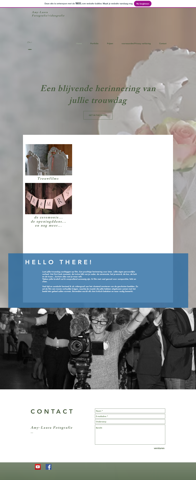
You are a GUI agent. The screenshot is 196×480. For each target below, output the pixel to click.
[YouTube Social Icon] (38, 467)
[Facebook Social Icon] (48, 467)
